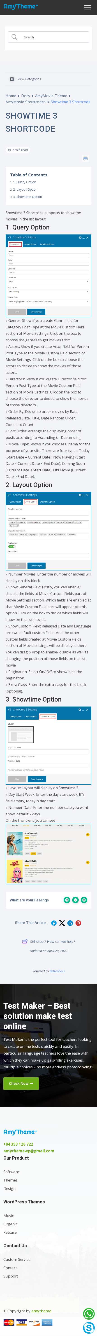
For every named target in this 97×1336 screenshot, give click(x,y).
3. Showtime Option (27, 196)
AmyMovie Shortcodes (26, 101)
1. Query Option (24, 182)
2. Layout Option (25, 189)
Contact (10, 1267)
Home (11, 95)
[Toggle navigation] (89, 7)
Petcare (10, 1232)
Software (11, 1171)
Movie (8, 1215)
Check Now (19, 1083)
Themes (10, 1180)
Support (10, 1276)
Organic (10, 1223)
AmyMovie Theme (51, 95)
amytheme (41, 1310)
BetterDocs (57, 971)
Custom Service (16, 1259)
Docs (25, 95)
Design (9, 1188)
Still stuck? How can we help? (52, 941)
